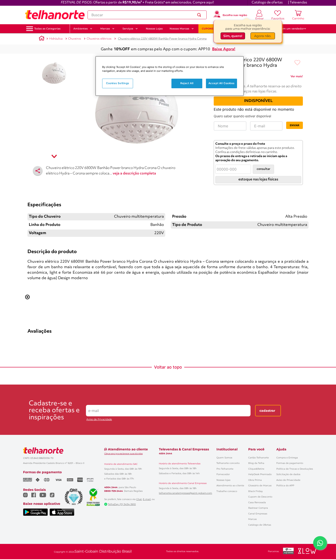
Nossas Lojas (154, 28)
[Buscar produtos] (200, 15)
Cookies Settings (117, 83)
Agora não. (262, 36)
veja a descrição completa (134, 173)
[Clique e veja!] (297, 77)
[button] (47, 28)
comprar (55, 293)
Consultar (263, 169)
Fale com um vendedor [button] (289, 28)
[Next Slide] (306, 254)
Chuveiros (74, 38)
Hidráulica (56, 38)
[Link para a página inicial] (41, 39)
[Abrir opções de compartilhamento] (37, 170)
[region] (169, 76)
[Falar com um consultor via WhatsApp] (320, 543)
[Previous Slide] (29, 254)
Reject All (187, 83)
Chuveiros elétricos (99, 38)
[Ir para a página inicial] (55, 15)
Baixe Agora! (223, 49)
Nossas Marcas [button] (179, 28)
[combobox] (147, 15)
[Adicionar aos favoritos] (297, 62)
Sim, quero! (232, 36)
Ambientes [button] (80, 28)
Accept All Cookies (221, 83)
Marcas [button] (105, 28)
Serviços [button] (128, 28)
